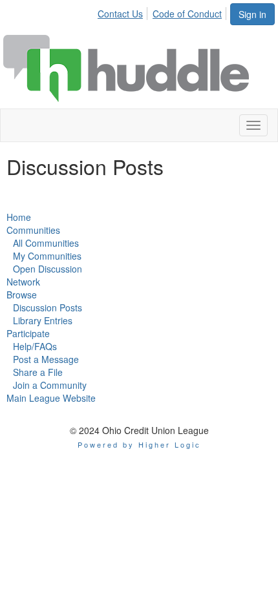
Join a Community (50, 385)
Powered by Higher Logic (139, 444)
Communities (33, 229)
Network (23, 281)
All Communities (46, 242)
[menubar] (163, 11)
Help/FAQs (35, 346)
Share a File (38, 372)
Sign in (252, 14)
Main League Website (51, 397)
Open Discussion (47, 268)
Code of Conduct (187, 13)
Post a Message (46, 359)
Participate (28, 333)
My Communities (47, 255)
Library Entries (42, 320)
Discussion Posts (47, 307)
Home (18, 217)
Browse (21, 294)
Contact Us (120, 13)
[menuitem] (123, 11)
